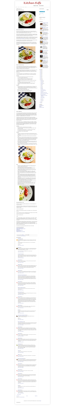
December (42, 80)
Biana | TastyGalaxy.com (21, 321)
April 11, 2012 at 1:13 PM (20, 262)
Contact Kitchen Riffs (41, 107)
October (42, 82)
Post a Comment (19, 394)
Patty (18, 385)
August (41, 84)
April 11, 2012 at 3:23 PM (20, 279)
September (42, 83)
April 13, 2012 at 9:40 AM (20, 376)
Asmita (19, 350)
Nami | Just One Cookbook (21, 358)
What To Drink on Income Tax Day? (44, 93)
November (42, 81)
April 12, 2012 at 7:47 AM (20, 294)
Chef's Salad (42, 91)
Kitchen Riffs (19, 264)
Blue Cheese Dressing (43, 94)
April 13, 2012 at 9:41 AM (20, 383)
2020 (40, 72)
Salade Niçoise (18, 229)
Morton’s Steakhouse (22, 38)
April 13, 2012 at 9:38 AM (20, 367)
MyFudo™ (19, 354)
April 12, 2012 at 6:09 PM (20, 331)
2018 (40, 74)
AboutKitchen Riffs (41, 105)
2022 (40, 70)
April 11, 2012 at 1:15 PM (20, 268)
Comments (41, 19)
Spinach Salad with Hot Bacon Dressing (20, 228)
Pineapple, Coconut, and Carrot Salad (20, 231)
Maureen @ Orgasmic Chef (21, 287)
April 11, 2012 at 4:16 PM (20, 285)
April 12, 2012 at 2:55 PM (20, 319)
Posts (41, 18)
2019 (40, 73)
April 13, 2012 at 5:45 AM (20, 352)
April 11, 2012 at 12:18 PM (21, 245)
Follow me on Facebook (41, 13)
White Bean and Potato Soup (44, 92)
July (41, 85)
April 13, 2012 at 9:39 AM (20, 371)
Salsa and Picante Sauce (43, 90)
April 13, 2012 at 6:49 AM (20, 361)
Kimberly (19, 247)
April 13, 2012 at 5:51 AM (20, 356)
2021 (40, 71)
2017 (40, 75)
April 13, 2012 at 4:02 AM (20, 348)
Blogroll (40, 106)
